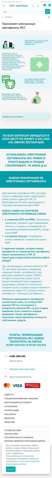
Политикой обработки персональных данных (23, 462)
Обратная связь (11, 434)
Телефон (33, 5)
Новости (8, 394)
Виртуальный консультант (18, 402)
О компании (10, 406)
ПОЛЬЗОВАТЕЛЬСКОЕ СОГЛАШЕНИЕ (18, 437)
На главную (49, 17)
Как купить (10, 414)
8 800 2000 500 (45, 2)
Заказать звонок (15, 361)
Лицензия (9, 422)
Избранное (43, 5)
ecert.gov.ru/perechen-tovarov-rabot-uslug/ (26, 259)
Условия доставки (12, 430)
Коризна (48, 5)
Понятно (10, 469)
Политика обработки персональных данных (24, 441)
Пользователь (38, 5)
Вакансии (9, 418)
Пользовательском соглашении (20, 455)
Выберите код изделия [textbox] (13, 116)
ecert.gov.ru (10, 202)
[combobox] (26, 116)
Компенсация (11, 410)
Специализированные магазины (21, 398)
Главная (8, 17)
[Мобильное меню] (4, 6)
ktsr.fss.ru (37, 345)
